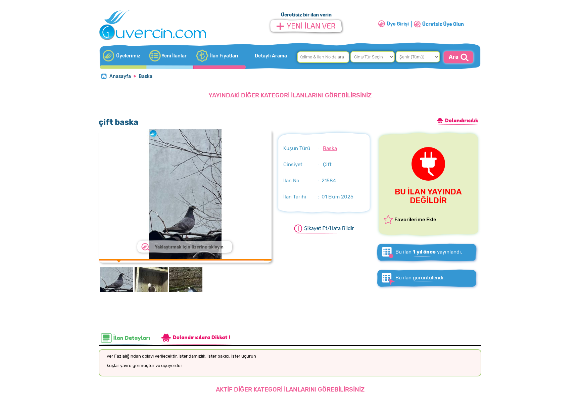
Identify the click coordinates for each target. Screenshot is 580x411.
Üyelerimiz (128, 56)
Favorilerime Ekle (415, 220)
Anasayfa (120, 76)
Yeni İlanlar (174, 56)
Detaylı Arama (271, 56)
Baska (145, 76)
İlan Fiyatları (224, 56)
